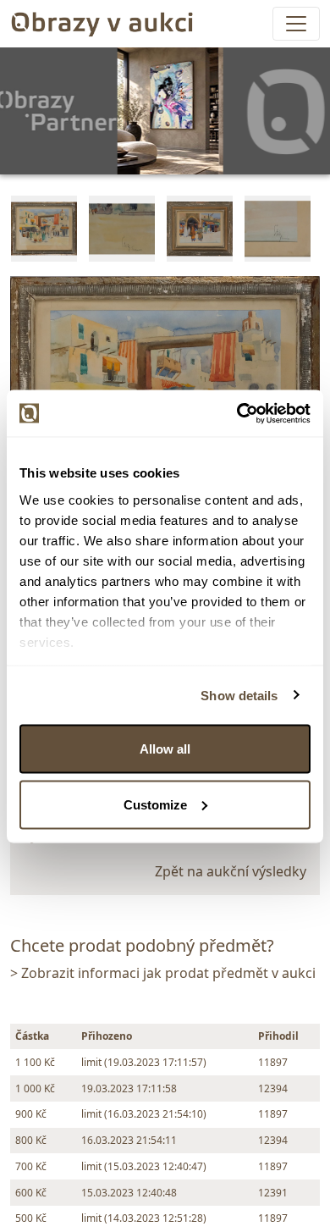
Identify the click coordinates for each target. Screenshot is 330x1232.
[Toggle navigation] (296, 24)
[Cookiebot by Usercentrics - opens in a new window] (237, 413)
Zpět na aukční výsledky (230, 871)
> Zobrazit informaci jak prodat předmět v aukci (163, 973)
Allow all (165, 749)
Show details (239, 695)
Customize (155, 804)
